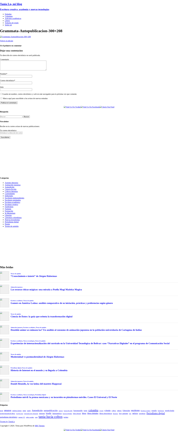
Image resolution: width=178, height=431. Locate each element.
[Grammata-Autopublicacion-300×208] (15, 37)
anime (24, 411)
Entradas (8, 14)
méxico (135, 413)
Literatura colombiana (13, 218)
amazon (7, 410)
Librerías (8, 215)
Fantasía (8, 209)
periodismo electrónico (8, 417)
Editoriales (9, 196)
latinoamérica (57, 413)
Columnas (9, 16)
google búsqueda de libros (7, 413)
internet (42, 413)
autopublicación (51, 410)
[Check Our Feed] (107, 107)
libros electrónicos (105, 413)
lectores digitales (67, 413)
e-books (107, 410)
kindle (48, 413)
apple (29, 411)
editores (119, 411)
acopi (1, 411)
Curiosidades (10, 194)
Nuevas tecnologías (12, 220)
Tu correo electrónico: (8, 130)
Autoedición (9, 187)
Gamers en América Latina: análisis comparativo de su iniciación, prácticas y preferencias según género (62, 303)
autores (61, 410)
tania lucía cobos (50, 417)
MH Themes (40, 426)
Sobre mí (8, 25)
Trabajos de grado (12, 23)
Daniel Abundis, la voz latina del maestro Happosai (36, 383)
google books (169, 411)
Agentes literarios (11, 183)
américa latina (17, 411)
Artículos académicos (13, 18)
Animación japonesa (12, 185)
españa (154, 411)
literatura (115, 413)
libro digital (77, 413)
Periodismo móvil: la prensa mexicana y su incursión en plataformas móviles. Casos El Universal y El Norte (64, 397)
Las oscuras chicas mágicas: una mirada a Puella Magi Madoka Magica (46, 289)
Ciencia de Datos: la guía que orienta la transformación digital (41, 316)
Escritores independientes (14, 198)
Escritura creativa (11, 204)
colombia (93, 410)
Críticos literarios (11, 191)
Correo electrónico (7, 80)
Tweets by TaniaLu (7, 422)
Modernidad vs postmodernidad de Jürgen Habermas (37, 357)
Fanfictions (9, 207)
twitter (66, 417)
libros (84, 413)
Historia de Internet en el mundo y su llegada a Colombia (39, 370)
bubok (85, 411)
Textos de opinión (12, 226)
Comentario (4, 59)
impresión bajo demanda (31, 413)
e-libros (114, 411)
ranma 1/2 (21, 417)
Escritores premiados (13, 200)
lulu (130, 413)
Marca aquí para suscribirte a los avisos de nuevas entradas (25, 98)
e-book (101, 410)
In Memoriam (10, 213)
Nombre (3, 74)
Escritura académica (12, 202)
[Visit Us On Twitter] (72, 107)
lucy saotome (123, 413)
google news (19, 413)
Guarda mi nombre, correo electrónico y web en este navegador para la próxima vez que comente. (39, 94)
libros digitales (92, 413)
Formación (9, 211)
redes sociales (30, 417)
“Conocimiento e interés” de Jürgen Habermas (34, 276)
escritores (135, 410)
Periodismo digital (12, 222)
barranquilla (78, 410)
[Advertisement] (72, 157)
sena (36, 417)
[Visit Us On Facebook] (90, 107)
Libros (7, 21)
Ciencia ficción (10, 189)
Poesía (7, 224)
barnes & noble (68, 410)
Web (2, 87)
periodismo (142, 413)
